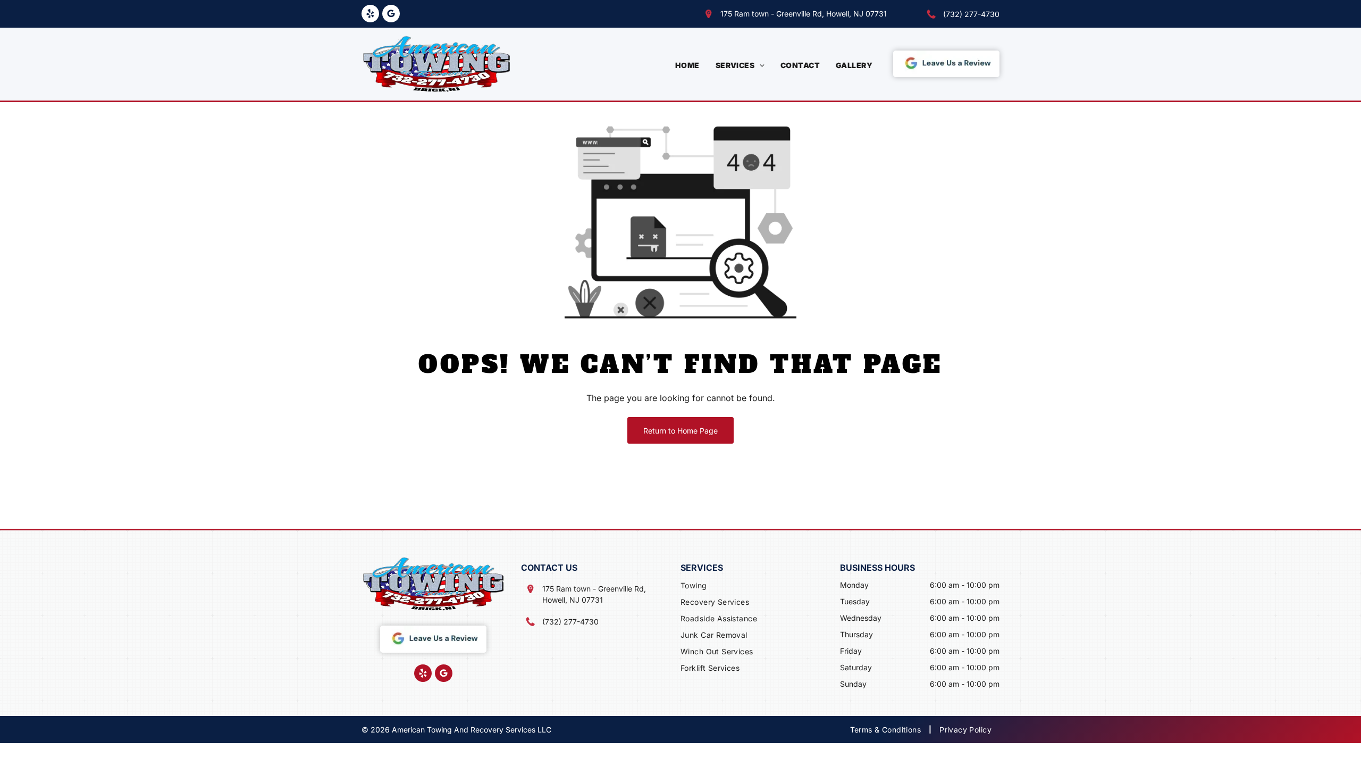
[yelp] (370, 15)
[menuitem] (687, 65)
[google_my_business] (391, 15)
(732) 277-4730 (971, 14)
